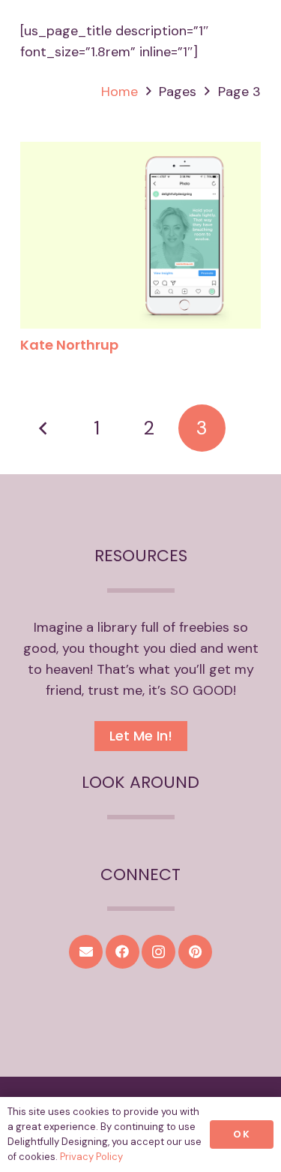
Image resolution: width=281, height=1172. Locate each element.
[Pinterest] (195, 952)
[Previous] (43, 428)
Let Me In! (140, 735)
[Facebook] (122, 952)
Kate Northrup (69, 344)
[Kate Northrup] (140, 152)
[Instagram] (158, 952)
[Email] (86, 952)
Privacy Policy (91, 1156)
